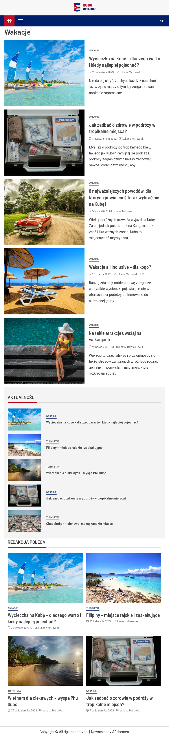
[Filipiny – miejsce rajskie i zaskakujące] (24, 445)
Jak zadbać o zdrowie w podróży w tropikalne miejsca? (86, 498)
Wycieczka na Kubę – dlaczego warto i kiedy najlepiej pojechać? (92, 422)
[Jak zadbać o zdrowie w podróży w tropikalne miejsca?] (44, 143)
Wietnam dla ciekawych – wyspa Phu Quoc (76, 473)
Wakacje (94, 50)
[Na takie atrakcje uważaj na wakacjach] (44, 351)
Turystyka (52, 441)
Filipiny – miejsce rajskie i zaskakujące (74, 447)
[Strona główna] (9, 21)
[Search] (162, 21)
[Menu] (19, 20)
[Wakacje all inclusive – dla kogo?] (44, 281)
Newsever (99, 732)
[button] (19, 20)
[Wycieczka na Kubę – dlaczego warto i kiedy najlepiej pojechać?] (44, 73)
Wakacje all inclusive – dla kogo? (120, 267)
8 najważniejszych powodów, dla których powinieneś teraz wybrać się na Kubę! (124, 197)
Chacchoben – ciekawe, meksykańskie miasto (79, 523)
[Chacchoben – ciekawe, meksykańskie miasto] (24, 521)
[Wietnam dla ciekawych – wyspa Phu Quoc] (24, 470)
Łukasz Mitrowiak (130, 72)
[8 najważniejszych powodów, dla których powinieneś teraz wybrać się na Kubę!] (44, 212)
